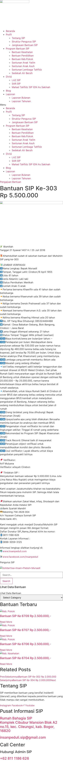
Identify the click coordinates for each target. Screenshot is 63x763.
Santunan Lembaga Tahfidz (27, 69)
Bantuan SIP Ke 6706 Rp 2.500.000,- (25, 644)
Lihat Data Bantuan (10, 593)
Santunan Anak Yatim (23, 62)
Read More (6, 621)
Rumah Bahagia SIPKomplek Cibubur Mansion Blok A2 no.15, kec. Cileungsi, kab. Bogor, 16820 (28, 724)
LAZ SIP (16, 80)
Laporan (10, 94)
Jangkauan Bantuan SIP (25, 45)
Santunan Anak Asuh (23, 66)
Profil (9, 34)
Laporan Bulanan (21, 97)
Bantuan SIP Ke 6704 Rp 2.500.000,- (25, 658)
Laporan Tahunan (21, 101)
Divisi (9, 76)
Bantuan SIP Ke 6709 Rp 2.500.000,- (25, 616)
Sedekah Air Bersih (22, 73)
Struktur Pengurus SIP (24, 41)
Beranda (10, 31)
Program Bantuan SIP (17, 48)
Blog (8, 90)
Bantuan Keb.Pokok (22, 59)
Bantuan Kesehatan (22, 52)
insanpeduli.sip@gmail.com (23, 737)
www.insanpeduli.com (15, 551)
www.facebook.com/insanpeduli (20, 556)
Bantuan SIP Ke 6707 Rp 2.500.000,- (25, 630)
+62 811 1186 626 (14, 758)
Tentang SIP (18, 38)
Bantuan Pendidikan (23, 55)
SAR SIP (16, 83)
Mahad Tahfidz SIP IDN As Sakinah (31, 87)
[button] (31, 104)
